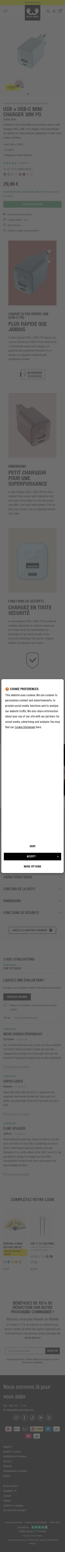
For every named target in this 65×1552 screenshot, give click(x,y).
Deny (33, 846)
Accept (31, 856)
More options (32, 866)
